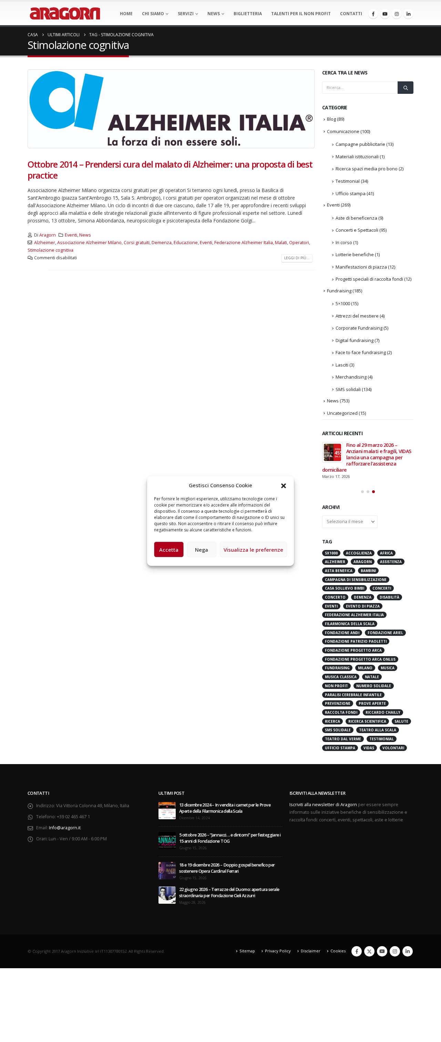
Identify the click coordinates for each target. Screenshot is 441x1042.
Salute (401, 721)
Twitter (369, 951)
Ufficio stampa (351, 193)
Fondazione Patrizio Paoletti (356, 641)
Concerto (335, 597)
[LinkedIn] (408, 14)
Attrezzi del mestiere (357, 316)
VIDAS (368, 747)
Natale (372, 676)
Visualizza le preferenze (253, 549)
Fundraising (339, 291)
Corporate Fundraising (359, 328)
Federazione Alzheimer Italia (243, 243)
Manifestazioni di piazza (361, 267)
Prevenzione (337, 703)
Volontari (393, 747)
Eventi (71, 235)
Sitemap (247, 950)
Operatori (299, 243)
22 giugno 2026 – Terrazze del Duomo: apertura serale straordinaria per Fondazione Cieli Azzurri (229, 892)
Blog (331, 119)
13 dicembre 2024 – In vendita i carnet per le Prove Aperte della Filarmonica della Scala (224, 808)
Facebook (356, 951)
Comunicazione (343, 131)
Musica (387, 667)
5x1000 (331, 553)
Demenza (162, 243)
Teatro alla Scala (377, 730)
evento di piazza (363, 606)
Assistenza (391, 561)
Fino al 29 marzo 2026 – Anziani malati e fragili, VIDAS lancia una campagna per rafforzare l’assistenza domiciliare (366, 457)
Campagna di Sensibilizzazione (356, 579)
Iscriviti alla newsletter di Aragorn (323, 805)
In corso (344, 242)
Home (126, 14)
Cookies (338, 950)
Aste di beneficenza (356, 218)
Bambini (368, 570)
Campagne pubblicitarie (360, 144)
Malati (281, 243)
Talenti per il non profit (301, 14)
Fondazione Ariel (385, 632)
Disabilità (389, 597)
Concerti (381, 588)
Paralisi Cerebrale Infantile (353, 694)
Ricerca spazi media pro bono (367, 169)
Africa (386, 553)
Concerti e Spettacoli (357, 230)
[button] (283, 485)
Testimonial (348, 181)
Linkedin (407, 951)
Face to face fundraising (361, 352)
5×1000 (343, 303)
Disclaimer (310, 950)
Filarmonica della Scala (350, 623)
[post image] (171, 108)
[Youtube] (385, 14)
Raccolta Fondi (341, 712)
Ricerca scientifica (367, 721)
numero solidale (373, 685)
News (213, 14)
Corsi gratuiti (137, 243)
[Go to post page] (332, 452)
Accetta (168, 549)
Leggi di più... (296, 258)
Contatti (351, 14)
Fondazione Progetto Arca (353, 650)
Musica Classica (341, 676)
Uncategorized (342, 413)
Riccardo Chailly (383, 712)
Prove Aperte (372, 703)
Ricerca (332, 721)
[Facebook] (373, 14)
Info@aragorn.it (65, 828)
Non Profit (336, 685)
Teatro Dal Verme (343, 739)
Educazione (186, 243)
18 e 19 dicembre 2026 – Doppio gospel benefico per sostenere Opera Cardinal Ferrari (227, 868)
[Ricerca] (405, 87)
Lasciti (342, 365)
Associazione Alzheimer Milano (89, 243)
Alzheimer (44, 243)
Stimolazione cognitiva (50, 250)
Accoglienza (359, 553)
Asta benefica (338, 570)
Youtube (382, 951)
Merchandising (351, 377)
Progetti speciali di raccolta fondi (369, 279)
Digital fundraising (354, 340)
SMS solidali (348, 389)
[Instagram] (396, 14)
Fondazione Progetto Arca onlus (360, 659)
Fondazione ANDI (342, 632)
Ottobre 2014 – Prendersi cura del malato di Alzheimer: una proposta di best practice (170, 169)
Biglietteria (248, 14)
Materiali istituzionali (357, 156)
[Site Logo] (65, 13)
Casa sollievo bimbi (344, 588)
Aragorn (47, 235)
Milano (365, 667)
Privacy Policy (278, 950)
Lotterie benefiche (355, 254)
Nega (201, 549)
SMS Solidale (338, 730)
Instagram (395, 951)
